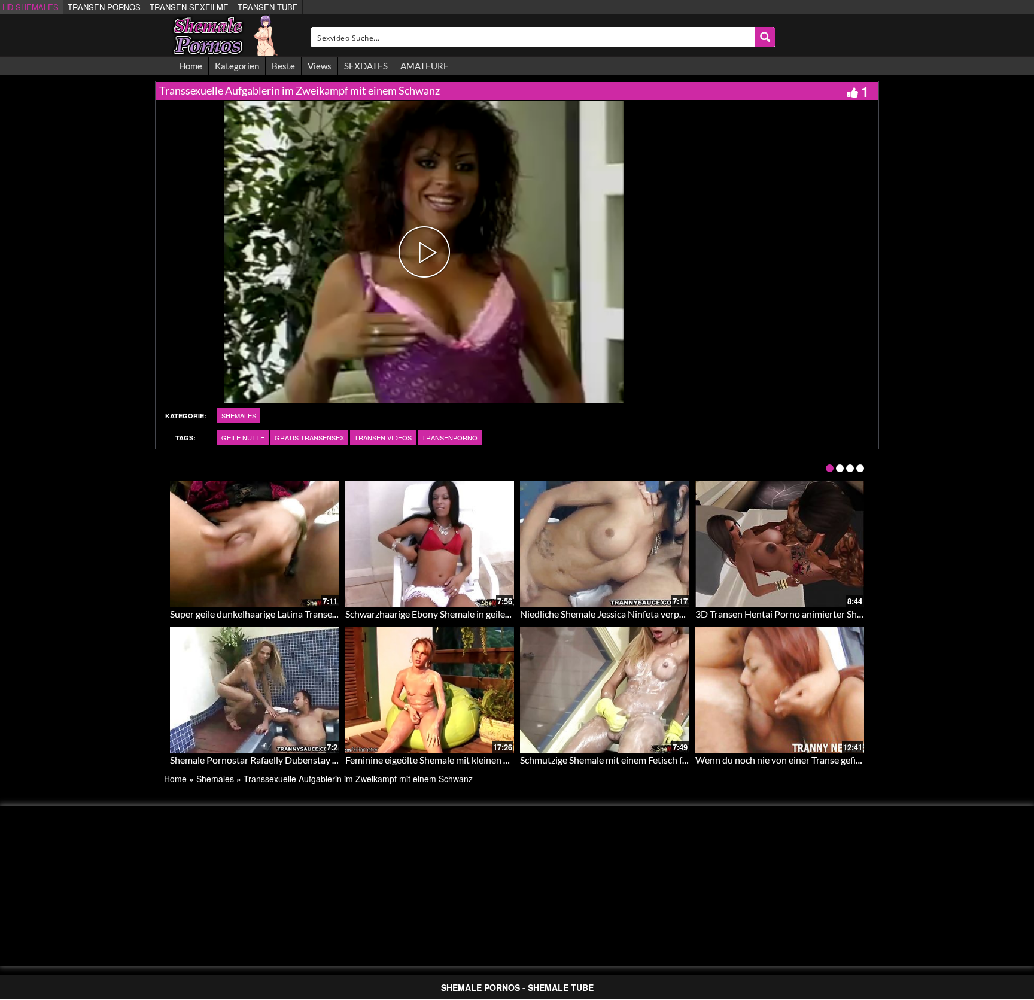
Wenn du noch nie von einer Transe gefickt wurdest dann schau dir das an (844, 759)
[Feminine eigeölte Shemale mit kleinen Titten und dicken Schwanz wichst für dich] (430, 690)
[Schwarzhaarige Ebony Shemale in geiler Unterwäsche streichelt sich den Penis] (430, 544)
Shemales (238, 415)
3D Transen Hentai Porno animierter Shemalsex (792, 613)
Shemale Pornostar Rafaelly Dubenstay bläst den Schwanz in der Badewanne (326, 759)
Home (190, 65)
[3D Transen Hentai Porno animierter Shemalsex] (780, 544)
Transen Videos (383, 437)
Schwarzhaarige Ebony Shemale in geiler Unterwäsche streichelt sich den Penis (505, 613)
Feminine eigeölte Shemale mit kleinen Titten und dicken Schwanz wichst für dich (509, 759)
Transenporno (450, 437)
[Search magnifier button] (765, 37)
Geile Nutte (242, 437)
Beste (283, 65)
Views (320, 65)
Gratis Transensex (309, 437)
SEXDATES (366, 65)
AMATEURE (424, 65)
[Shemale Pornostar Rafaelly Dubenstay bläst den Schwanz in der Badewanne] (254, 690)
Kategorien (237, 65)
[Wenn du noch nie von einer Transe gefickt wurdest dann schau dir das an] (780, 690)
